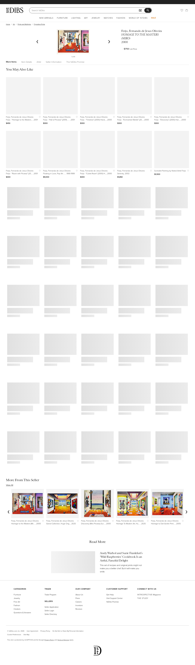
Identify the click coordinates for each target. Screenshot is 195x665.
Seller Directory (51, 614)
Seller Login (49, 610)
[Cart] (186, 10)
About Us (79, 594)
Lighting (76, 18)
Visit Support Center (114, 598)
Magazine (149, 594)
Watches (108, 18)
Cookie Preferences (14, 634)
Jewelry (95, 18)
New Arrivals (46, 18)
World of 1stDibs (138, 18)
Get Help (110, 594)
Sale (153, 17)
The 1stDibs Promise (75, 61)
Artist (39, 61)
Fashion (120, 18)
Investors (79, 605)
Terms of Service (63, 640)
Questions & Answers (22, 612)
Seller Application (52, 607)
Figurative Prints (39, 24)
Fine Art (17, 601)
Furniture (62, 18)
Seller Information (54, 61)
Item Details (26, 61)
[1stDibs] (14, 10)
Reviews (78, 609)
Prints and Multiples (24, 24)
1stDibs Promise (112, 601)
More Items (11, 61)
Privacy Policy (45, 631)
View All (9, 485)
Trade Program (50, 594)
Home (8, 24)
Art (86, 18)
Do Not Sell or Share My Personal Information (68, 631)
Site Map (26, 634)
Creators (17, 609)
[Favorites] (182, 10)
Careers (78, 601)
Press (77, 598)
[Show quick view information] (39, 117)
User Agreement (32, 631)
